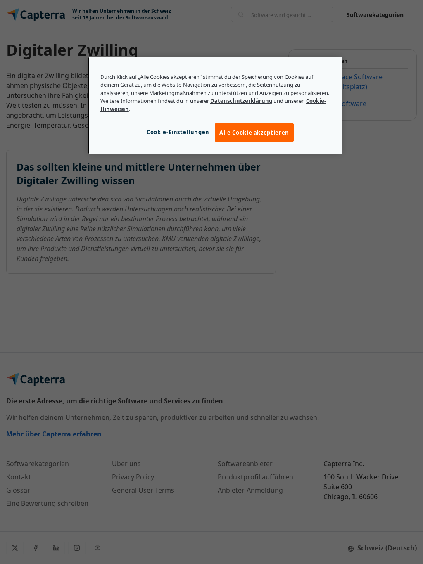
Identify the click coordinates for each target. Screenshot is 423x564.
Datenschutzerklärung (241, 100)
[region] (215, 106)
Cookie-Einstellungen (178, 132)
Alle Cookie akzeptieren (254, 132)
